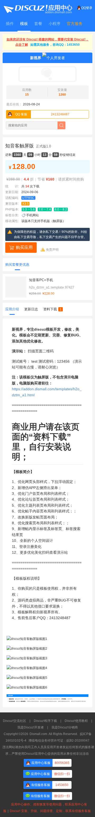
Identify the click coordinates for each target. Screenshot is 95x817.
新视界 (35, 58)
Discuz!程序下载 (45, 721)
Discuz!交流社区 (14, 721)
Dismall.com (38, 734)
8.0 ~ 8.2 (61, 209)
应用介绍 (12, 309)
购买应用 (24, 247)
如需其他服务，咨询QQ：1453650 (55, 45)
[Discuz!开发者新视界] (47, 74)
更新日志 (31, 309)
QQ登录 (86, 8)
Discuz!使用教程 (76, 721)
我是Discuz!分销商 (64, 727)
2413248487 (42, 114)
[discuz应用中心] (38, 8)
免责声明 (52, 249)
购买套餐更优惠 (17, 264)
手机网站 (32, 215)
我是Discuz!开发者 (30, 727)
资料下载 (52, 309)
